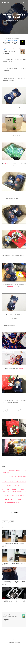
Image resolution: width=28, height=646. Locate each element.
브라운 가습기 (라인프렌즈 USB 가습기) (10, 503)
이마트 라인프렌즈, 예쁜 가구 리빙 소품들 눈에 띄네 (13, 499)
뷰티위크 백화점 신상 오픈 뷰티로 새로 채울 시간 (10, 40)
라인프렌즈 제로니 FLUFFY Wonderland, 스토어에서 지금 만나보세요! (9, 52)
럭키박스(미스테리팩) (8, 164)
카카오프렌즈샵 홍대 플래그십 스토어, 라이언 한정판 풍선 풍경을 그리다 (14, 471)
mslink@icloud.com (14, 640)
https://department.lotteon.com (10, 38)
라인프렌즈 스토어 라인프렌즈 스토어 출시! (10, 50)
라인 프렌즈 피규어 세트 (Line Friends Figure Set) (13, 495)
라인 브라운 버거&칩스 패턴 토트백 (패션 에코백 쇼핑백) (14, 482)
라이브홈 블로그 (6, 2)
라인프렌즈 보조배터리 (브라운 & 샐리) (10, 486)
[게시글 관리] (7, 522)
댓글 (3, 610)
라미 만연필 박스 (11, 287)
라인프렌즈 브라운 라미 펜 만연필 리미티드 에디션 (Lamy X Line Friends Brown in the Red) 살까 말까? (14, 490)
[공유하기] (6, 522)
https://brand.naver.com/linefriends (10, 48)
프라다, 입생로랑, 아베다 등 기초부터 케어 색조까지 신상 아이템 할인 (10, 42)
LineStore (21, 368)
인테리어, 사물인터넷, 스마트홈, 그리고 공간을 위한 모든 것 (11, 617)
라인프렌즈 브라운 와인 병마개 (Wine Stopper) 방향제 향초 (14, 477)
